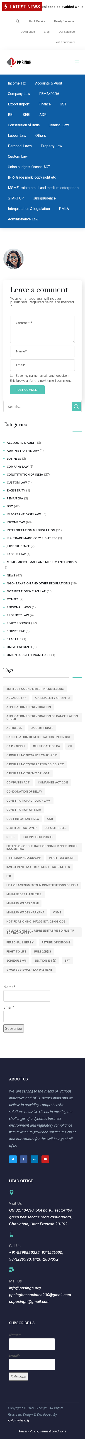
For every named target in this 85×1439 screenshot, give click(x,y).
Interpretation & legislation (29, 209)
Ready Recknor (18, 623)
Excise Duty (16, 490)
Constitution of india (24, 125)
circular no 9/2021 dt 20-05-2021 (31, 755)
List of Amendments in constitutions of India (42, 885)
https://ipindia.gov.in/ (23, 858)
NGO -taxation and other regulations (38, 583)
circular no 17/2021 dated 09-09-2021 (35, 764)
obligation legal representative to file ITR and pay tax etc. (40, 932)
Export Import (18, 104)
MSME (57, 912)
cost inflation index (22, 819)
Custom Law (18, 156)
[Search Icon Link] (18, 21)
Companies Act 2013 (53, 782)
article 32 (14, 728)
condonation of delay (24, 791)
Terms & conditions (52, 1431)
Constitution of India (23, 809)
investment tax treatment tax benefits (38, 867)
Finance (45, 104)
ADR (42, 114)
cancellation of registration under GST (38, 737)
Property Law (51, 146)
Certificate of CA (46, 746)
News (11, 575)
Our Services (67, 31)
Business (14, 458)
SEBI (26, 114)
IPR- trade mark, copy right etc (32, 177)
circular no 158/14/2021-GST (28, 773)
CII (70, 746)
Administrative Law (23, 219)
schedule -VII (16, 960)
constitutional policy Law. (28, 800)
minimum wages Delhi (22, 903)
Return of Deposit (56, 942)
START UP (16, 198)
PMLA (64, 209)
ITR (8, 876)
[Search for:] (42, 406)
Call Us (15, 1245)
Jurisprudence (44, 198)
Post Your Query (65, 42)
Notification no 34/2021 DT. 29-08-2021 (36, 921)
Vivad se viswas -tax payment (29, 969)
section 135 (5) (45, 960)
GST (63, 104)
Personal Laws (20, 146)
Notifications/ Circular (26, 591)
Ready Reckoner (64, 21)
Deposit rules (55, 828)
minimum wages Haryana (25, 912)
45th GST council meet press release (35, 689)
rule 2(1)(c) (42, 951)
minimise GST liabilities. (24, 894)
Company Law (19, 94)
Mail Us (15, 1281)
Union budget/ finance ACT (29, 167)
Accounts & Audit (48, 83)
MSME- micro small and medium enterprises (43, 188)
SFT (67, 960)
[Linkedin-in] (34, 1159)
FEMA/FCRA (49, 94)
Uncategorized (19, 647)
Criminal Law (59, 125)
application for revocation (28, 707)
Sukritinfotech (18, 1420)
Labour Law (17, 135)
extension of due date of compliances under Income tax (41, 847)
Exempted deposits (38, 837)
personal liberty (20, 942)
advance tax (16, 698)
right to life (16, 951)
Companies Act (18, 782)
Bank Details (37, 21)
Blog (47, 31)
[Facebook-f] (24, 1159)
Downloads (28, 31)
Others (40, 135)
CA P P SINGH (15, 746)
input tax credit (62, 858)
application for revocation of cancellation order (42, 717)
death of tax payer (21, 828)
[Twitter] (13, 1159)
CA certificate (42, 728)
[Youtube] (45, 1159)
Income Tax (17, 83)
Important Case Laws (24, 514)
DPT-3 (10, 837)
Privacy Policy (28, 1431)
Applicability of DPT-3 (52, 698)
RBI (11, 114)
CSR (50, 819)
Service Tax (16, 631)
